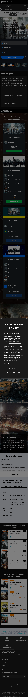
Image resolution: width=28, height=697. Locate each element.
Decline (9, 372)
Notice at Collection (9, 339)
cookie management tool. (15, 343)
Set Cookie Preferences (14, 368)
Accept (19, 372)
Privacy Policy (17, 338)
